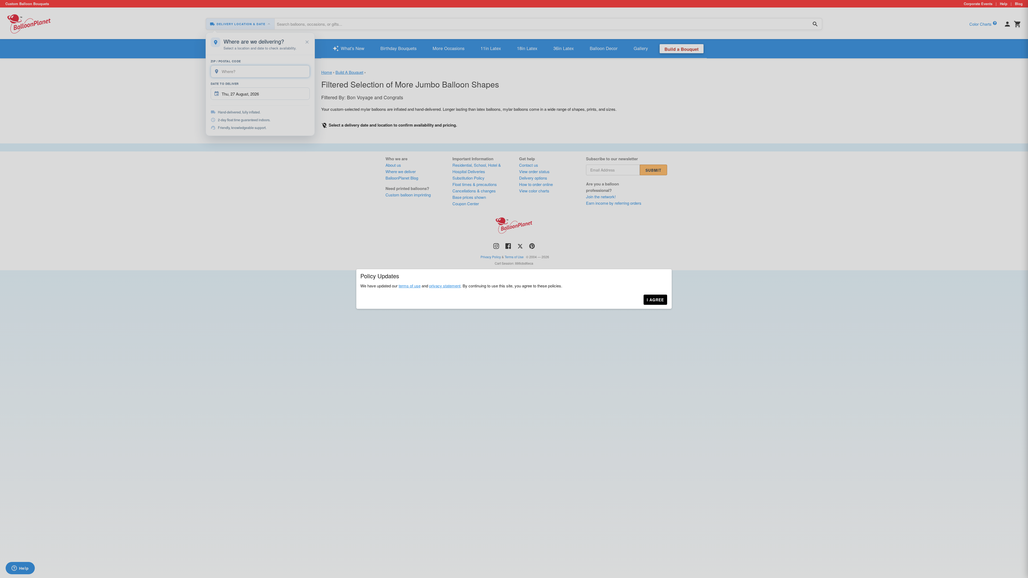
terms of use (410, 285)
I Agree (655, 299)
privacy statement (444, 285)
